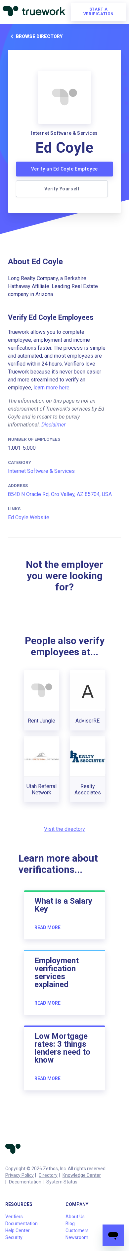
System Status (61, 1181)
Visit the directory (64, 829)
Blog (70, 1223)
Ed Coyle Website (28, 517)
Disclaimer (53, 425)
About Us (75, 1216)
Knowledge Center (82, 1175)
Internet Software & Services (41, 471)
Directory (48, 1175)
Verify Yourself (62, 188)
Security (13, 1237)
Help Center (17, 1230)
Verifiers (14, 1216)
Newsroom (76, 1237)
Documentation (25, 1181)
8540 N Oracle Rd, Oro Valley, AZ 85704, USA (60, 494)
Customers (77, 1230)
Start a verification (98, 11)
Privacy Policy (19, 1175)
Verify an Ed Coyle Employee (64, 169)
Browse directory (39, 36)
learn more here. (51, 387)
